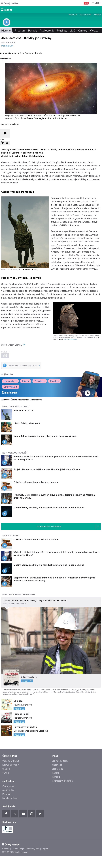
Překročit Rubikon (23, 410)
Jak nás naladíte (60, 761)
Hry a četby (9, 381)
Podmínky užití (32, 849)
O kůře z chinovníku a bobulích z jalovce (36, 482)
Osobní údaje (18, 849)
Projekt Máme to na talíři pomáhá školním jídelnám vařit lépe (47, 469)
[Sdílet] (7, 143)
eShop (5, 773)
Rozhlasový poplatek (62, 781)
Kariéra (55, 773)
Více (94, 30)
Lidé (72, 30)
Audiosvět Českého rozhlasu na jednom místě (21, 400)
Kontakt (56, 777)
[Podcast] (2, 143)
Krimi (24, 381)
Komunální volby (10, 765)
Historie (6, 30)
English (45, 849)
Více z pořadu (11, 535)
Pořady (32, 30)
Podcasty (7, 794)
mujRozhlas (7, 374)
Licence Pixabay (70, 339)
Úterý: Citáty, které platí (27, 423)
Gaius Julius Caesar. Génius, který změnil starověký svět (45, 436)
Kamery (97, 15)
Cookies (5, 849)
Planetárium (7, 46)
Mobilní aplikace (10, 798)
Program (73, 15)
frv (24, 345)
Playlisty (62, 30)
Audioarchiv (85, 15)
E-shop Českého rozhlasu (18, 594)
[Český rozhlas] (9, 3)
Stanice (6, 769)
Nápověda (57, 765)
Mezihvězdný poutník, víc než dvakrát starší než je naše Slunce (49, 507)
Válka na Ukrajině (10, 761)
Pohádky (39, 381)
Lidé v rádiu (57, 769)
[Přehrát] (5, 133)
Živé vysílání (9, 387)
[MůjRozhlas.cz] (5, 59)
